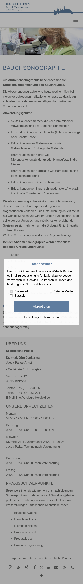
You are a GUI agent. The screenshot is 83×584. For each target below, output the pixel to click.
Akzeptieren (41, 306)
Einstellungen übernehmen (41, 317)
